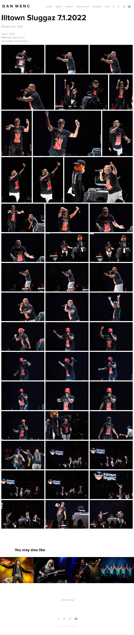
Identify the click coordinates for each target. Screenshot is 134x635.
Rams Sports (83, 6)
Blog (107, 6)
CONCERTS (97, 6)
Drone (49, 6)
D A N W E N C (16, 6)
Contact (69, 6)
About (59, 6)
